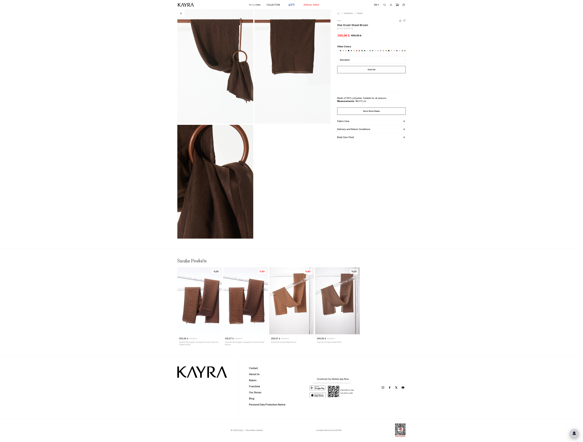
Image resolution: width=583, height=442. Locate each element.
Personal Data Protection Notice (267, 404)
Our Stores (255, 392)
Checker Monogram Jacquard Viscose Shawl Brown (244, 343)
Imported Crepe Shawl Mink (329, 342)
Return (252, 380)
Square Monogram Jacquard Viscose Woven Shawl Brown (198, 343)
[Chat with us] (574, 433)
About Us (254, 374)
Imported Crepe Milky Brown (283, 342)
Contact (253, 368)
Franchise (254, 386)
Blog (251, 398)
